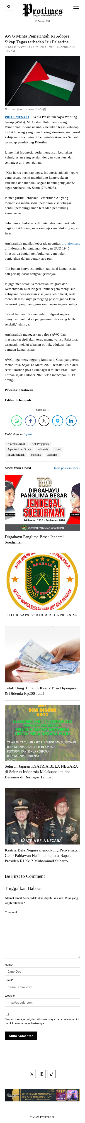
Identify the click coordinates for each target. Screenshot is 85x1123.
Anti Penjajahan (40, 444)
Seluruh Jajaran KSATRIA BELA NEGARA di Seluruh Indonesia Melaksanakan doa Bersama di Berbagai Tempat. (41, 771)
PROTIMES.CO (17, 117)
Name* (9, 964)
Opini (28, 434)
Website (10, 995)
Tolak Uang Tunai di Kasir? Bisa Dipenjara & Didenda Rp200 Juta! (40, 691)
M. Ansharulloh (15, 454)
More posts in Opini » (67, 468)
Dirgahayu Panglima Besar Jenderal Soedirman (34, 539)
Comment (11, 912)
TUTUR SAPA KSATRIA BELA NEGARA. (41, 615)
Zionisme (52, 454)
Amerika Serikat (16, 444)
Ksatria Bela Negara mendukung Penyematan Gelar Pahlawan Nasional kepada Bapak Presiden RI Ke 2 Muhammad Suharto (42, 855)
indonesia (43, 449)
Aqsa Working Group (19, 449)
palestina (36, 454)
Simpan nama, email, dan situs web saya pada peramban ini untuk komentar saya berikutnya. (42, 1021)
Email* (9, 980)
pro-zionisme (71, 243)
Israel (58, 449)
